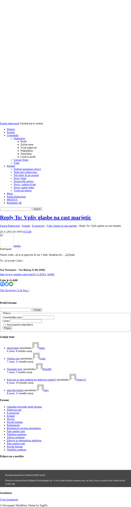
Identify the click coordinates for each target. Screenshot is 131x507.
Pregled (11, 166)
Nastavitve (19, 138)
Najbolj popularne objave (27, 169)
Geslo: (6, 320)
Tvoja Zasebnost (9, 499)
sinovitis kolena (15, 390)
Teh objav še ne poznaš (26, 175)
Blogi (10, 193)
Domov (11, 129)
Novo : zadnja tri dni (25, 184)
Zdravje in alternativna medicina (24, 440)
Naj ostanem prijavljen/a (20, 324)
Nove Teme (20, 178)
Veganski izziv (15, 369)
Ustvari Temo (21, 159)
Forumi (11, 132)
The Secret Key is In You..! (14, 290)
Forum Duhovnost (10, 225)
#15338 (27, 231)
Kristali (11, 415)
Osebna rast (13, 358)
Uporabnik (12, 135)
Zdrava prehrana (16, 437)
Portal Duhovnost (16, 196)
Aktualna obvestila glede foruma (24, 406)
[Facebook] (2, 284)
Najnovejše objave (24, 181)
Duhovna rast (14, 409)
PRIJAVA (12, 199)
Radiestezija (13, 425)
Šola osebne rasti (16, 431)
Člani (16, 163)
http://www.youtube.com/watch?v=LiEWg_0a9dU (27, 274)
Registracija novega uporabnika (24, 428)
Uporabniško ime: (13, 317)
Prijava (7, 328)
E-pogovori (38, 225)
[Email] (11, 284)
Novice (11, 419)
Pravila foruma (15, 422)
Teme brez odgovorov (25, 172)
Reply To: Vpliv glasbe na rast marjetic (45, 217)
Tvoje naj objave (23, 190)
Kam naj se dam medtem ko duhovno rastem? (31, 379)
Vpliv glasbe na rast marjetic (62, 225)
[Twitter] (6, 284)
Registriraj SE (14, 202)
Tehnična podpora (16, 434)
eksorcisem (13, 348)
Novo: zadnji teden (24, 187)
